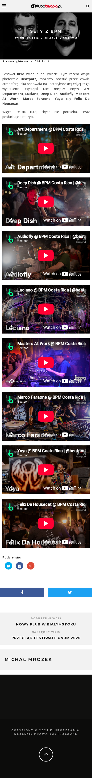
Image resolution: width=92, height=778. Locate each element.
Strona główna (15, 61)
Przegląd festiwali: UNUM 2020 (46, 638)
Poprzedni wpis (46, 618)
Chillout (51, 38)
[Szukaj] (88, 6)
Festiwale (70, 38)
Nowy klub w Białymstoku (46, 624)
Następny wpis (46, 632)
